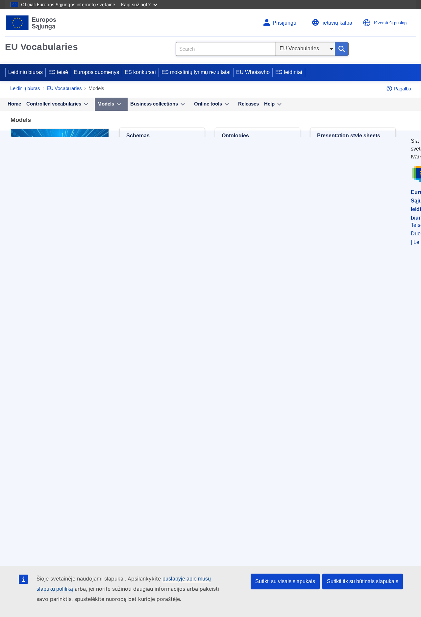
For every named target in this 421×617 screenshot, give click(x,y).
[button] (367, 23)
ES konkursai (140, 72)
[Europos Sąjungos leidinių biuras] (31, 22)
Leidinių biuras (25, 72)
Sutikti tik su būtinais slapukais (362, 581)
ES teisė (58, 72)
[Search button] (341, 49)
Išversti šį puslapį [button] (391, 22)
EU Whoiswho (253, 72)
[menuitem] (14, 104)
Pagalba (402, 88)
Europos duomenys (96, 72)
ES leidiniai (288, 72)
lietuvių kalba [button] (336, 23)
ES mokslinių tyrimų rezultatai (196, 72)
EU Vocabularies (41, 47)
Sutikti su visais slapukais (285, 581)
